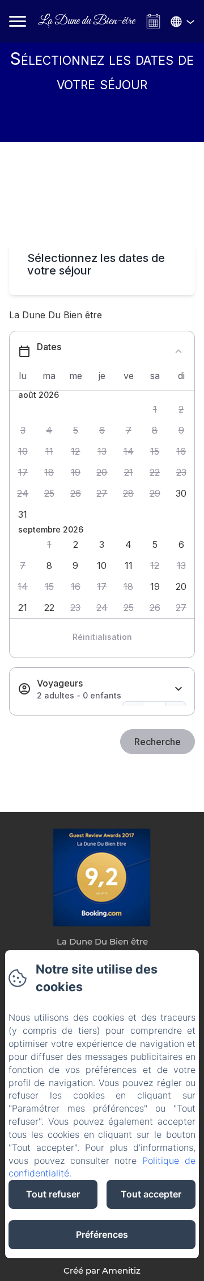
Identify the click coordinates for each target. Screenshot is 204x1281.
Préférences (102, 1234)
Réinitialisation (102, 637)
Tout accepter (151, 1194)
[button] (155, 409)
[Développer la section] (178, 689)
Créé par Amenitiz (102, 1270)
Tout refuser (53, 1194)
